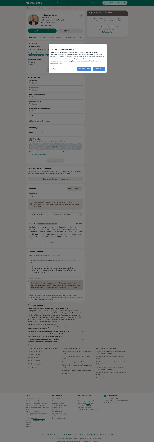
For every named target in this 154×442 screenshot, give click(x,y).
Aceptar (98, 69)
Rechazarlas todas (84, 69)
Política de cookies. (56, 63)
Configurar (53, 69)
